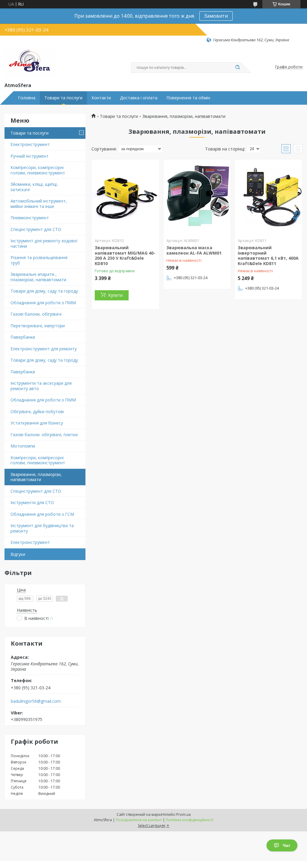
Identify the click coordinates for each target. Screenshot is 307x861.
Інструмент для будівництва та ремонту (42, 528)
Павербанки (22, 337)
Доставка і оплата (138, 98)
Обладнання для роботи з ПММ (43, 302)
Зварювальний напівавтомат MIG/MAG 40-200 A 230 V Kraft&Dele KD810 (125, 255)
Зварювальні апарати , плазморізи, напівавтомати (38, 276)
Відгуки (17, 554)
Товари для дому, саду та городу (44, 291)
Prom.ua (183, 814)
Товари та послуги (63, 98)
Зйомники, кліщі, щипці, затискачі (34, 186)
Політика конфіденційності (189, 819)
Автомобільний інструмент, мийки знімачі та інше (38, 203)
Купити (115, 295)
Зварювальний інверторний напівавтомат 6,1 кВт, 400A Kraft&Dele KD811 (268, 255)
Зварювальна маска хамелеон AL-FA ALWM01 (194, 250)
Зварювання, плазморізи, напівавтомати (36, 477)
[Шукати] (237, 67)
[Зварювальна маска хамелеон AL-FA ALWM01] (197, 196)
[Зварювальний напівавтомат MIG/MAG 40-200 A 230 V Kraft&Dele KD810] (125, 196)
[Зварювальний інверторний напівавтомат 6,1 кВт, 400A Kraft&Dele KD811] (268, 196)
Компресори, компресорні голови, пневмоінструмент (37, 170)
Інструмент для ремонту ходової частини (44, 243)
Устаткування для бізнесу (36, 423)
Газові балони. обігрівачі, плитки (44, 434)
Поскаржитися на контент (139, 819)
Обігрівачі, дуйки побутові (37, 411)
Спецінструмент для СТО (35, 229)
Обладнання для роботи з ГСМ (42, 514)
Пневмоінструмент (29, 217)
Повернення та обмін (188, 98)
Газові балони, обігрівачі (35, 314)
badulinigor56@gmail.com (36, 701)
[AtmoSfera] (29, 62)
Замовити (216, 16)
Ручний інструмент (29, 156)
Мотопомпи (22, 446)
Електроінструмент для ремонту (43, 349)
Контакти (101, 98)
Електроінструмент (30, 144)
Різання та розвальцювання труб (38, 260)
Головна (26, 98)
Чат (286, 845)
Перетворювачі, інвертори (37, 325)
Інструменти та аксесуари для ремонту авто (41, 385)
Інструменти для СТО (32, 502)
